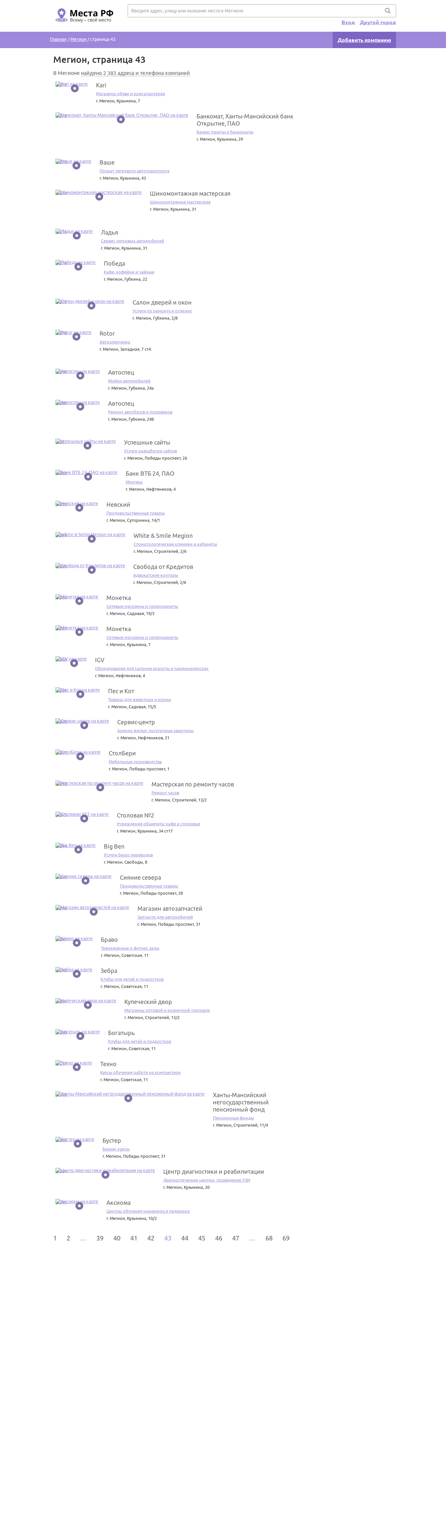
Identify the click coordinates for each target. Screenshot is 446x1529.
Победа (114, 263)
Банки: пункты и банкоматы (225, 132)
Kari (101, 85)
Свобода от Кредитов (163, 566)
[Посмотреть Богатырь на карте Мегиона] (78, 1031)
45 (201, 1238)
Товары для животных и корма (139, 699)
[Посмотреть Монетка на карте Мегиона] (77, 596)
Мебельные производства (135, 761)
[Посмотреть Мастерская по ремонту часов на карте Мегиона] (99, 783)
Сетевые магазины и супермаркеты (142, 606)
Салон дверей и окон (162, 302)
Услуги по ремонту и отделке (162, 310)
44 (184, 1238)
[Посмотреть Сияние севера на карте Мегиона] (84, 876)
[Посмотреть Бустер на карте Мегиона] (75, 1139)
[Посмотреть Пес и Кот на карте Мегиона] (78, 690)
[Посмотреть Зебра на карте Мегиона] (74, 969)
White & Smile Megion (163, 535)
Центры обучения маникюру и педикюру (148, 1211)
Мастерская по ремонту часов (192, 784)
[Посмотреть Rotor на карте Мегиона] (73, 332)
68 (269, 1238)
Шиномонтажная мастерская (190, 193)
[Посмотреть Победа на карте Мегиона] (76, 262)
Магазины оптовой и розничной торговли (167, 1010)
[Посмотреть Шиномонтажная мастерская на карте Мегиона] (99, 192)
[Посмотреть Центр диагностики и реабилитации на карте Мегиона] (105, 1170)
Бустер (112, 1140)
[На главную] (83, 26)
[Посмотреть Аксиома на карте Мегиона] (77, 1201)
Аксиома (118, 1202)
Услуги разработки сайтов (150, 450)
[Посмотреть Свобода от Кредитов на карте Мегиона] (90, 565)
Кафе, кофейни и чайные (129, 272)
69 (286, 1238)
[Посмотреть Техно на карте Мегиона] (74, 1062)
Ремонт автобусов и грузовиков (140, 412)
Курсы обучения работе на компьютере (140, 1072)
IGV (99, 660)
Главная (58, 39)
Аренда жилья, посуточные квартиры (155, 730)
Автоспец (121, 372)
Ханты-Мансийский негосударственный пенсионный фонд (241, 1102)
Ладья (109, 232)
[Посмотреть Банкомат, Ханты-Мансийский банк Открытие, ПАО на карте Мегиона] (122, 115)
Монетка (118, 597)
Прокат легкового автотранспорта (134, 170)
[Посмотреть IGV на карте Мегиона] (71, 658)
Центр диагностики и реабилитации (213, 1171)
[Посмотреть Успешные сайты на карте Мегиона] (86, 441)
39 (100, 1238)
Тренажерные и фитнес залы (130, 948)
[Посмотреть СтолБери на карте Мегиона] (78, 752)
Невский (118, 504)
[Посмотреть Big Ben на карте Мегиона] (76, 845)
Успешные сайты (147, 442)
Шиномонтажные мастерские (180, 202)
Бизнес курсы (116, 1149)
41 (133, 1238)
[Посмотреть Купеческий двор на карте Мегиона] (86, 1000)
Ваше (107, 162)
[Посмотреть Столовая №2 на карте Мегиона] (82, 814)
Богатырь (121, 1032)
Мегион (78, 39)
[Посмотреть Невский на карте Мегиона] (77, 503)
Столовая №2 (135, 815)
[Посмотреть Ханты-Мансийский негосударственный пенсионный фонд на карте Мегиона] (130, 1094)
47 (235, 1238)
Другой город (378, 22)
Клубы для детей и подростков (132, 979)
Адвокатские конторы (155, 575)
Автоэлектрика (115, 342)
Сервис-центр (136, 722)
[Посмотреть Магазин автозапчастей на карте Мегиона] (92, 907)
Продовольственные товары (135, 513)
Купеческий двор (148, 1001)
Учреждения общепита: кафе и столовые (158, 823)
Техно (108, 1064)
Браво (109, 939)
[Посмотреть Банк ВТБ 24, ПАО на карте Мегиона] (87, 472)
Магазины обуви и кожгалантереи (130, 93)
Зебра (109, 970)
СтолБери (122, 753)
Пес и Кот (121, 691)
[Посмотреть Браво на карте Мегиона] (74, 938)
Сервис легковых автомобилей (132, 240)
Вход (348, 22)
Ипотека (134, 482)
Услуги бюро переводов (128, 854)
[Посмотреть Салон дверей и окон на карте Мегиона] (90, 301)
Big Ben (114, 846)
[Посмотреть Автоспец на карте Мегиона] (78, 371)
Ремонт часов (165, 792)
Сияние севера (140, 877)
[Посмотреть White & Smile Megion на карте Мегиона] (90, 534)
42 (150, 1238)
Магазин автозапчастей (169, 908)
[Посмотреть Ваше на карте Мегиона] (73, 161)
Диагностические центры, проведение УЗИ (206, 1180)
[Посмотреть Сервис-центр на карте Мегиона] (82, 721)
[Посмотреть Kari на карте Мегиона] (72, 84)
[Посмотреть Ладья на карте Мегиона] (74, 231)
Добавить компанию (364, 40)
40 (116, 1238)
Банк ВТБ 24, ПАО (150, 473)
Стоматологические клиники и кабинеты (175, 544)
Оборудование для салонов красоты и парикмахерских (152, 668)
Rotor (107, 333)
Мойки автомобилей (129, 380)
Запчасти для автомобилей (165, 917)
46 (218, 1238)
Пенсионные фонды (233, 1118)
